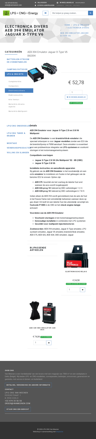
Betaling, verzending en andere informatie (28, 385)
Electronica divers (78, 28)
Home (67, 25)
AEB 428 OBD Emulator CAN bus (42, 329)
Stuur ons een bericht (17, 409)
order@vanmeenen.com (13, 5)
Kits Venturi (14, 99)
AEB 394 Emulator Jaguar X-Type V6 (74, 34)
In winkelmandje (77, 97)
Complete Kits (15, 81)
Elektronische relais (76, 271)
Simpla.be (59, 432)
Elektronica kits (16, 95)
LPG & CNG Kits (81, 25)
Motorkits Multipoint (18, 111)
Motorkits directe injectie (16, 105)
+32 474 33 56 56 (11, 3)
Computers (13, 86)
